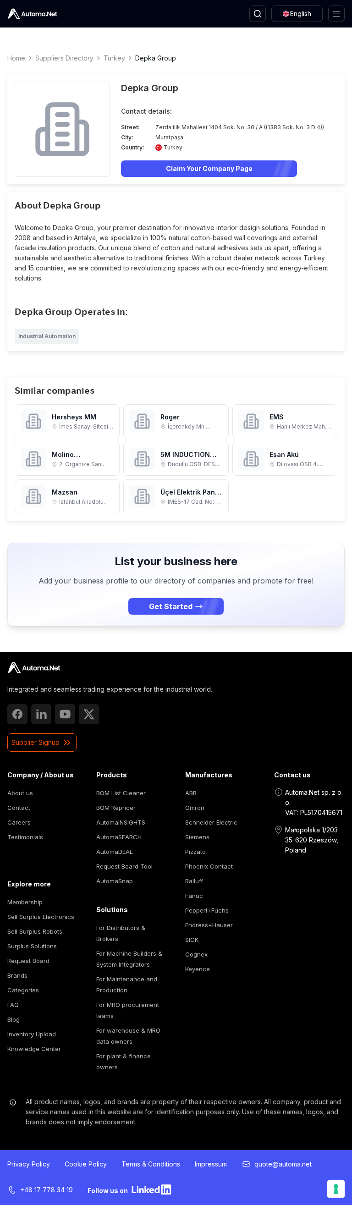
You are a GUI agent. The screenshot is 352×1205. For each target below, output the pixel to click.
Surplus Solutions (32, 946)
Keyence (197, 969)
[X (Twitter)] (89, 714)
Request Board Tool (124, 866)
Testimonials (25, 837)
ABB (191, 793)
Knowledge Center (34, 1048)
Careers (19, 822)
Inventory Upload (31, 1034)
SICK (191, 939)
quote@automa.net (283, 1164)
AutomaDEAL (114, 851)
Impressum (211, 1164)
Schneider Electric (211, 822)
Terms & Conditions (150, 1164)
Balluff (194, 881)
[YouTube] (65, 714)
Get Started (170, 606)
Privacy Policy (28, 1164)
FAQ (13, 1004)
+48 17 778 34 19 (46, 1190)
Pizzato (195, 851)
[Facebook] (17, 714)
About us (20, 793)
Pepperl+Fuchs (207, 910)
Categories (23, 990)
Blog (13, 1019)
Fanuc (194, 895)
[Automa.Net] (32, 13)
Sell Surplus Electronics (40, 916)
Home (16, 58)
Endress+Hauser (209, 925)
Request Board (28, 960)
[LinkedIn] (41, 714)
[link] (34, 668)
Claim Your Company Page (209, 168)
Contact (18, 807)
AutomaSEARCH (119, 837)
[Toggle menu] (336, 14)
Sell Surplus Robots (34, 931)
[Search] (257, 14)
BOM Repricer (116, 807)
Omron (194, 807)
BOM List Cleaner (121, 793)
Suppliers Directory (64, 58)
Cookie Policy (86, 1164)
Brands (17, 975)
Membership (25, 902)
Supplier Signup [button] (35, 742)
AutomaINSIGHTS (120, 822)
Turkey (114, 58)
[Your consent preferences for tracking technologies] (336, 1189)
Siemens (197, 837)
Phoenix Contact (209, 866)
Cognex (196, 954)
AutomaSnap (114, 881)
